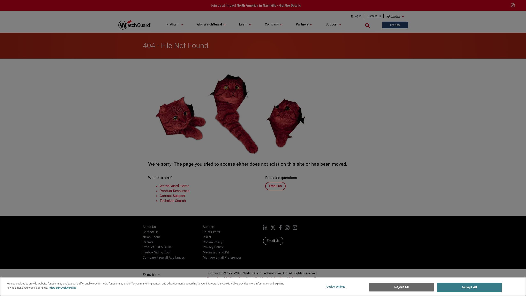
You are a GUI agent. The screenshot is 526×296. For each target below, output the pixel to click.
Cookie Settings (335, 286)
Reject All (401, 287)
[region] (263, 287)
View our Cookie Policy (62, 287)
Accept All (469, 287)
